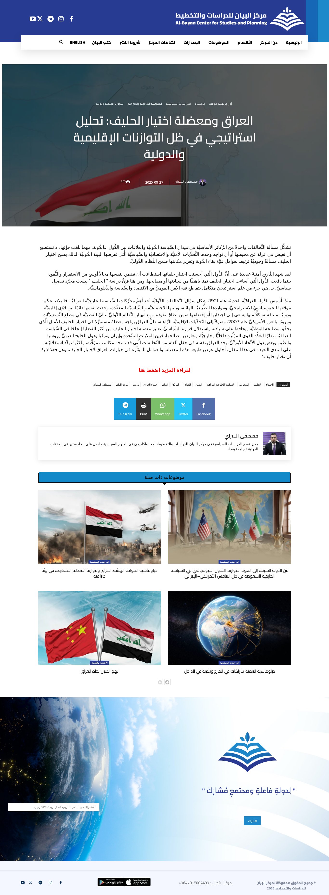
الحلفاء (270, 384)
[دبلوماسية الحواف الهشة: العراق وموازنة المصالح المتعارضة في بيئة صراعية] (99, 527)
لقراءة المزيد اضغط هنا (165, 370)
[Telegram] (50, 18)
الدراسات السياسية (178, 104)
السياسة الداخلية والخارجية (145, 104)
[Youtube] (32, 18)
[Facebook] (71, 18)
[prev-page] (160, 682)
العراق (187, 384)
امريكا (175, 384)
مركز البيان (122, 384)
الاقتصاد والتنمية (100, 662)
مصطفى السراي (186, 182)
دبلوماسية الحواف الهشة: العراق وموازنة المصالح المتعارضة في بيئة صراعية (99, 573)
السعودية (244, 384)
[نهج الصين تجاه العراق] (99, 628)
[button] (61, 42)
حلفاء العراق (150, 384)
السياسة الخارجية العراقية (220, 384)
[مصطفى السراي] (203, 182)
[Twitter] (40, 18)
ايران (165, 384)
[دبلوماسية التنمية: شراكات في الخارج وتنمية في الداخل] (229, 628)
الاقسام (200, 104)
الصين (199, 384)
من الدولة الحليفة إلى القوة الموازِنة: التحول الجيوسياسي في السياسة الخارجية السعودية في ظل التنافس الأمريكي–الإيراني (230, 573)
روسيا (136, 384)
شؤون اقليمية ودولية (110, 104)
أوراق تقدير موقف (220, 104)
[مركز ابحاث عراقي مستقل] (247, 752)
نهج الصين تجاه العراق (99, 671)
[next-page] (167, 682)
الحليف (257, 384)
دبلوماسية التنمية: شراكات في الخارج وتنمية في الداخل (229, 671)
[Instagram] (61, 18)
